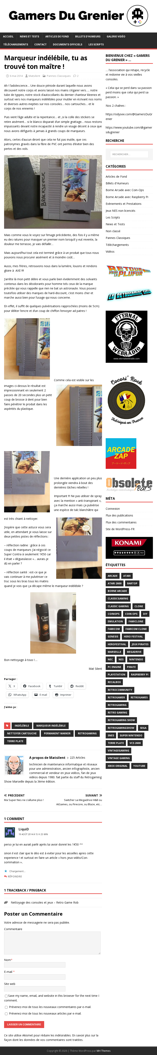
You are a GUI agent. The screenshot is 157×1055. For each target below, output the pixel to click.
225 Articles (77, 757)
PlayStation (116, 674)
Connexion (113, 509)
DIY (145, 614)
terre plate (15, 741)
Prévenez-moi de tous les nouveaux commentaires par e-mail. (50, 1007)
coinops (113, 614)
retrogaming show (121, 720)
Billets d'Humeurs (117, 183)
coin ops (131, 614)
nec (110, 659)
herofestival (117, 644)
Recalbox (114, 682)
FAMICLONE (136, 621)
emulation (115, 621)
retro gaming (117, 712)
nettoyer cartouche (22, 733)
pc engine (114, 667)
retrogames (139, 697)
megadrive (134, 652)
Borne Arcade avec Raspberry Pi (127, 197)
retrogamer (116, 697)
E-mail (8, 972)
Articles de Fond (57, 36)
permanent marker (57, 733)
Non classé (113, 231)
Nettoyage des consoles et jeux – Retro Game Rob (44, 902)
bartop (132, 583)
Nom (7, 960)
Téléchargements (15, 44)
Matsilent (34, 76)
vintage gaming (119, 758)
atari (127, 576)
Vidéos (110, 251)
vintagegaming (118, 750)
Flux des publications (119, 515)
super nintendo (131, 735)
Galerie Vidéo (116, 36)
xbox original (118, 766)
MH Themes (103, 1051)
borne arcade (117, 591)
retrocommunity (120, 690)
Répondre (15, 876)
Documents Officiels (67, 44)
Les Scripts (96, 44)
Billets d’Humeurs (87, 36)
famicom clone (136, 629)
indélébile (22, 725)
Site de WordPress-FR (120, 529)
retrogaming (87, 733)
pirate (131, 667)
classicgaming (118, 598)
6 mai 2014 (16, 76)
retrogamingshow (121, 728)
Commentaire (13, 929)
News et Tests (29, 36)
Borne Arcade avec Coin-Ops (125, 190)
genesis (113, 636)
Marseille (114, 652)
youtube (139, 766)
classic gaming (118, 606)
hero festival (133, 636)
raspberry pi (139, 674)
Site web (9, 984)
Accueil (8, 36)
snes (111, 735)
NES (121, 659)
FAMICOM (114, 629)
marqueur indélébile (51, 725)
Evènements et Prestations (123, 204)
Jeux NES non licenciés (120, 211)
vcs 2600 (135, 743)
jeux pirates (140, 644)
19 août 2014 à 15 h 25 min (33, 834)
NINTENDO (136, 659)
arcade (113, 576)
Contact (40, 44)
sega (143, 728)
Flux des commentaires (121, 522)
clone (139, 606)
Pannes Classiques (59, 76)
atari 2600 (114, 583)
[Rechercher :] (129, 154)
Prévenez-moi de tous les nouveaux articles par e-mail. (45, 1013)
